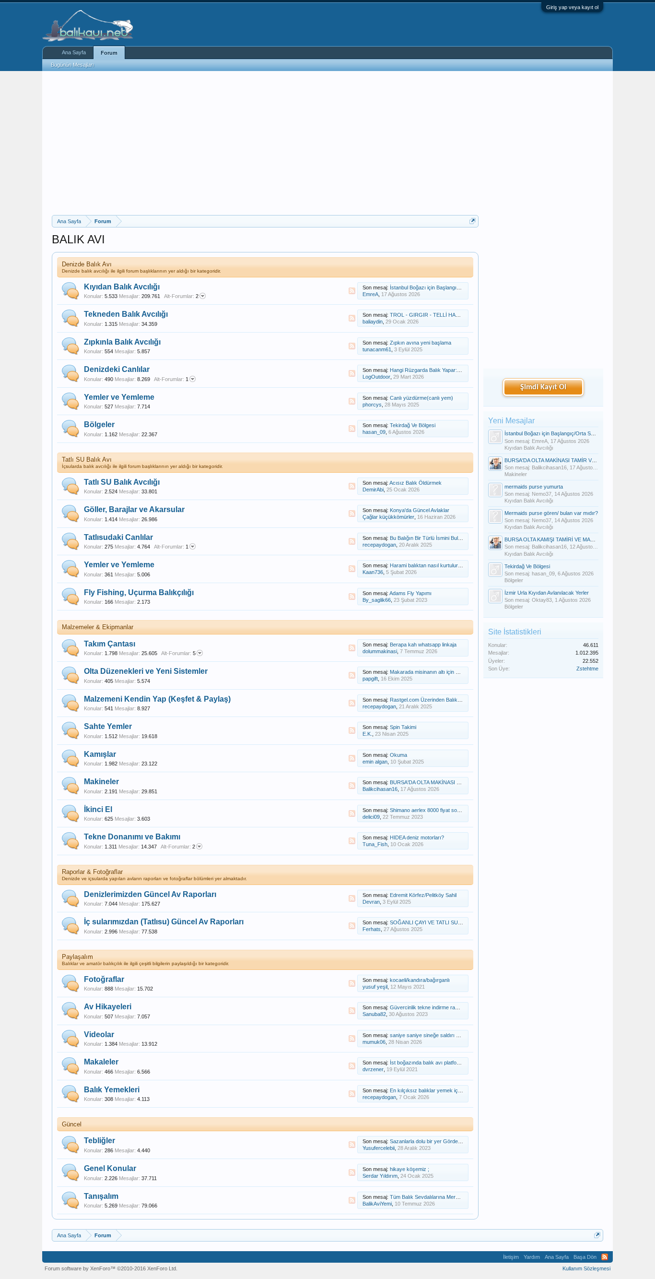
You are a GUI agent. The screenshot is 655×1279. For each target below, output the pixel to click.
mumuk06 (374, 1042)
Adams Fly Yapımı (410, 593)
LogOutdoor (376, 377)
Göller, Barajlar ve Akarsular (134, 509)
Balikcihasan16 (380, 789)
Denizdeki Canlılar (117, 369)
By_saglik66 (377, 600)
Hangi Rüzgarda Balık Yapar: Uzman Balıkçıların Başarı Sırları (462, 370)
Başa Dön (585, 1257)
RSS (352, 290)
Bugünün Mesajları (72, 65)
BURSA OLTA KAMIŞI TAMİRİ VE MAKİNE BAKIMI (562, 539)
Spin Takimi (403, 727)
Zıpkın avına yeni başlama (420, 343)
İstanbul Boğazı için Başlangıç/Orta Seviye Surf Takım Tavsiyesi (579, 433)
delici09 (371, 817)
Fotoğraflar (104, 979)
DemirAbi (373, 489)
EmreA (370, 294)
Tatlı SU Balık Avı (87, 459)
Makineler (101, 781)
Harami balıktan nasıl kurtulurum (427, 565)
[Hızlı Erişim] (472, 221)
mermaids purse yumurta (533, 487)
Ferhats (372, 929)
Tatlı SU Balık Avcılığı (122, 482)
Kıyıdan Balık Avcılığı (122, 287)
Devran (371, 902)
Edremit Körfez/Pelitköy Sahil (423, 895)
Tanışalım (101, 1196)
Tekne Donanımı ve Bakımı (132, 837)
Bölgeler (99, 424)
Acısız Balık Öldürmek (415, 483)
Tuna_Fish (375, 844)
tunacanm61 (377, 349)
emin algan (375, 762)
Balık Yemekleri (112, 1090)
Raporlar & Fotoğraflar (92, 871)
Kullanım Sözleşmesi (586, 1268)
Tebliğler (99, 1140)
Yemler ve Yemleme (119, 397)
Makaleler (101, 1062)
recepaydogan (379, 545)
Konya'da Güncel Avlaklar (419, 510)
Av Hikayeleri (107, 1007)
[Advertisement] (265, 143)
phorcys (372, 404)
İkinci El (98, 809)
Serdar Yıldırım (380, 1176)
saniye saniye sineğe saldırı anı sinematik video (445, 1035)
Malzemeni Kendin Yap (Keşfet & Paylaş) (157, 699)
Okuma (398, 755)
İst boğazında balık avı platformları (430, 1062)
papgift (370, 678)
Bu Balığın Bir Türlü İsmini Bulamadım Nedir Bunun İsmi (454, 538)
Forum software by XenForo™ (111, 1268)
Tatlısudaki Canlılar (118, 537)
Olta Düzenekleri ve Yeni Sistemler (146, 671)
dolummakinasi (380, 651)
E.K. (367, 734)
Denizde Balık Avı (87, 264)
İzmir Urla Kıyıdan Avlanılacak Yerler (546, 593)
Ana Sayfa (74, 52)
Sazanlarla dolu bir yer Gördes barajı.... (435, 1141)
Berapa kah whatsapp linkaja (423, 644)
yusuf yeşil (375, 987)
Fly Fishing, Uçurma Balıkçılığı (139, 592)
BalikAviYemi (377, 1204)
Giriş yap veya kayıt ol (572, 7)
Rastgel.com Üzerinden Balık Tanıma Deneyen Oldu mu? (456, 700)
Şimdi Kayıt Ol (543, 387)
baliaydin (373, 321)
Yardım (532, 1257)
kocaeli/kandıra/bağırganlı (420, 980)
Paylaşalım (77, 956)
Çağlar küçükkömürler (388, 517)
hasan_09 (374, 432)
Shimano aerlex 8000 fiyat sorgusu (430, 810)
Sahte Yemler (108, 726)
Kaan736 (373, 572)
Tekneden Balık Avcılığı (126, 314)
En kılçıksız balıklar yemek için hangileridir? (440, 1090)
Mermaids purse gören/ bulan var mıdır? (551, 513)
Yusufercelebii (379, 1148)
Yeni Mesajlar (511, 421)
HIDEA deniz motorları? (417, 837)
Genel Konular (110, 1168)
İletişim (511, 1257)
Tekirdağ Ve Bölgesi (412, 425)
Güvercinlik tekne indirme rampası (429, 1007)
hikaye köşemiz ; (409, 1169)
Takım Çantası (109, 644)
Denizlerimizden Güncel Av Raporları (150, 894)
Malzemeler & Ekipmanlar (97, 627)
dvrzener (373, 1069)
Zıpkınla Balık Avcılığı (122, 342)
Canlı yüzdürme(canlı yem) (421, 398)
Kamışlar (100, 754)
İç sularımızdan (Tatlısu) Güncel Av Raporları (164, 922)
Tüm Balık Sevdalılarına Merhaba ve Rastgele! (444, 1197)
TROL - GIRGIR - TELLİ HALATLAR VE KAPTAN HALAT (456, 315)
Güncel (72, 1124)
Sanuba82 (374, 1014)
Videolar (99, 1034)
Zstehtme (587, 668)
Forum (109, 53)
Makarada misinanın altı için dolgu (429, 672)
